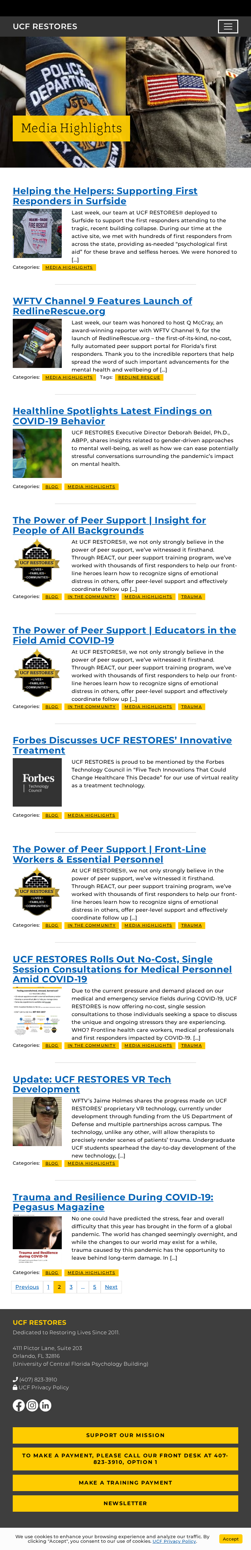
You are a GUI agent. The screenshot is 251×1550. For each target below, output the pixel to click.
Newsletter (125, 1503)
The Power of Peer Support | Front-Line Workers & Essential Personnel (109, 854)
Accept (231, 1538)
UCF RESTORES (45, 26)
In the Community (92, 596)
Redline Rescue (139, 377)
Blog (52, 486)
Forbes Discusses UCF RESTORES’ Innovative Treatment (122, 745)
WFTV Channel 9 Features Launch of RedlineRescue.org (102, 306)
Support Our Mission (125, 1435)
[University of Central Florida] (56, 8)
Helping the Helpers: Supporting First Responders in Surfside (105, 196)
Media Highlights (69, 267)
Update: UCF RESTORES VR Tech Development (92, 1084)
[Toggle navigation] (228, 26)
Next (111, 1287)
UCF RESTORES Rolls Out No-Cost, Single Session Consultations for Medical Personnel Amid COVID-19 (122, 969)
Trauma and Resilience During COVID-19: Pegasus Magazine (113, 1202)
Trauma (191, 596)
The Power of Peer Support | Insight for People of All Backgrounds (109, 525)
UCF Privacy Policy (44, 1387)
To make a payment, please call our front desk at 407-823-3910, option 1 (125, 1458)
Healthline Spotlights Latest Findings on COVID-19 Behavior (112, 416)
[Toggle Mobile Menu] (237, 7)
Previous (27, 1287)
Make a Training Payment (126, 1483)
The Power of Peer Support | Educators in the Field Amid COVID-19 (124, 635)
